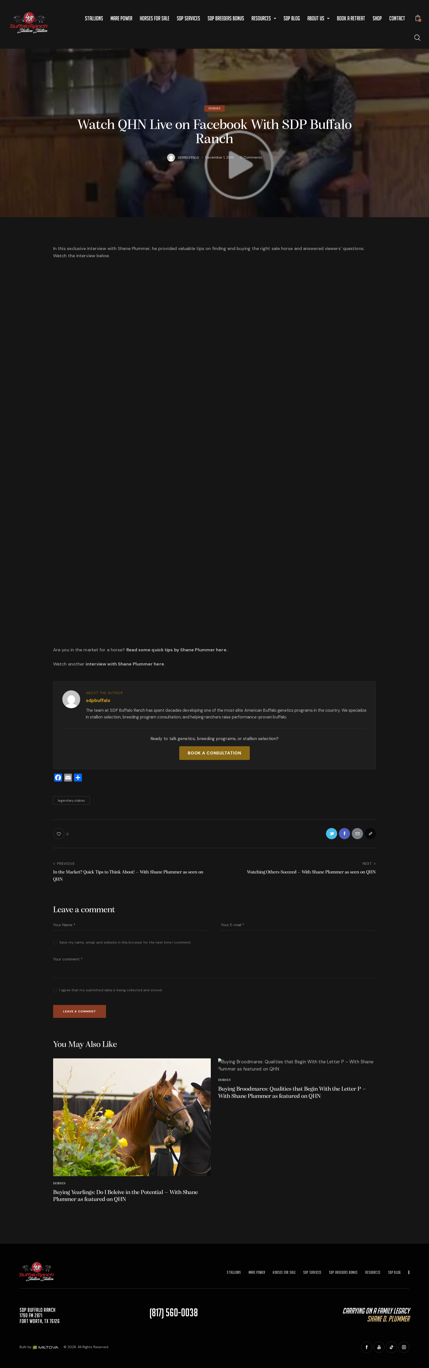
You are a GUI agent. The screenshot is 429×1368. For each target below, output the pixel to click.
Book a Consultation (214, 753)
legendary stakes (71, 800)
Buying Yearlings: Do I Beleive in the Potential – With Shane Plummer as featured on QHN (125, 1196)
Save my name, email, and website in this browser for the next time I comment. (125, 942)
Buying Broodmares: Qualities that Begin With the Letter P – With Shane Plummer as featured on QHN (292, 1092)
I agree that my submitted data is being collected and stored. (110, 990)
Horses (215, 108)
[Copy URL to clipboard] (370, 833)
